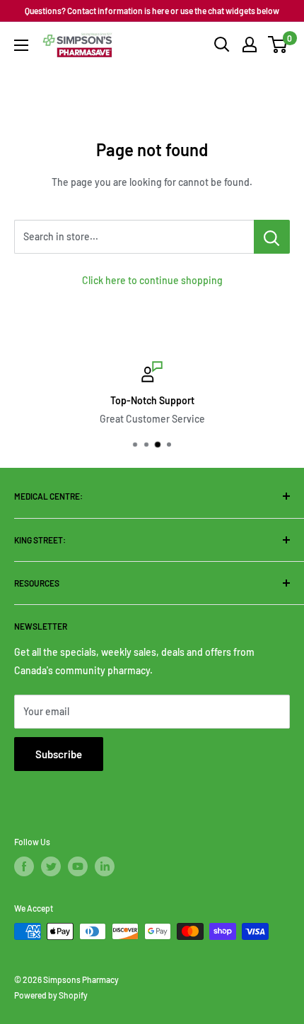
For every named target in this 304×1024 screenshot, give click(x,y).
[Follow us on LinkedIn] (105, 866)
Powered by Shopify (51, 995)
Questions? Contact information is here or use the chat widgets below (152, 11)
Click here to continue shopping (152, 280)
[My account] (249, 44)
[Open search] (222, 44)
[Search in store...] (272, 237)
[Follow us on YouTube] (78, 866)
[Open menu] (21, 45)
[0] (278, 44)
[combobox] (134, 237)
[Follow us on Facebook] (24, 866)
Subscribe (58, 754)
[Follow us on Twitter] (51, 866)
